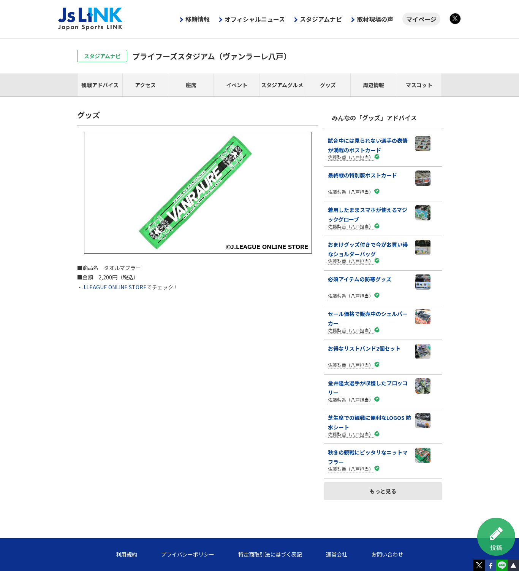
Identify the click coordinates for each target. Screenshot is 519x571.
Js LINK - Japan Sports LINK (90, 19)
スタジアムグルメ (282, 85)
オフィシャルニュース (255, 19)
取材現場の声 (375, 19)
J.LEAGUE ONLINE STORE (114, 287)
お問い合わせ (387, 554)
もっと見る (383, 491)
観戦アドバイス (100, 85)
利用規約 (126, 554)
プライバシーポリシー (187, 554)
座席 (191, 85)
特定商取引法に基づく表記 (270, 554)
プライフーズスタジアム (211, 56)
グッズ (328, 85)
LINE (502, 565)
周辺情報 (373, 85)
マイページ (421, 19)
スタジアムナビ (321, 19)
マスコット (419, 85)
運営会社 (336, 554)
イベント (236, 85)
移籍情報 (197, 19)
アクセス (145, 85)
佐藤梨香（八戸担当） (350, 157)
